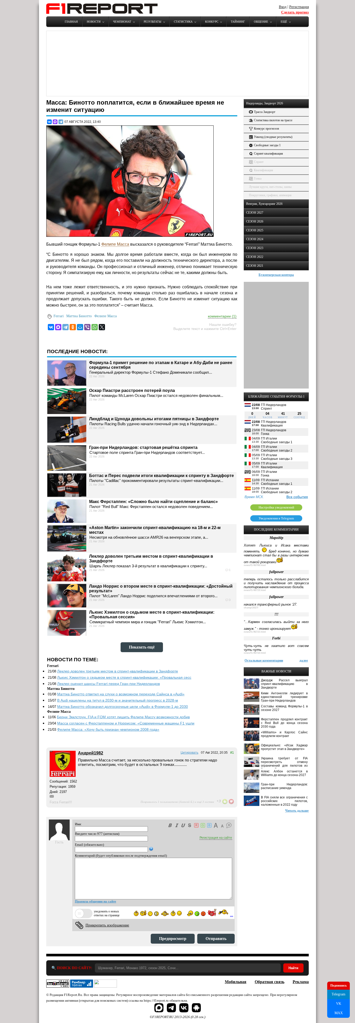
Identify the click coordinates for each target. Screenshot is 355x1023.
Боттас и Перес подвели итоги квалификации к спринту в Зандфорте (161, 475)
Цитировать (189, 752)
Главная (71, 21)
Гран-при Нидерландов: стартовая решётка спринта (143, 447)
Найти (293, 968)
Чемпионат (122, 21)
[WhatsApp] (94, 327)
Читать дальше (297, 810)
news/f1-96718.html (255, 653)
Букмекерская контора (276, 275)
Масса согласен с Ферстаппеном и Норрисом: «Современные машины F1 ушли (125, 723)
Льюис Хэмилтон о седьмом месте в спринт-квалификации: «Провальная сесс (124, 677)
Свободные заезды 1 (267, 145)
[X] (102, 327)
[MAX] (55, 121)
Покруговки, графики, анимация (270, 195)
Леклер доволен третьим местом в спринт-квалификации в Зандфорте (117, 671)
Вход (282, 7)
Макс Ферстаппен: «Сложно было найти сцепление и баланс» (153, 501)
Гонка (257, 178)
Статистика (183, 21)
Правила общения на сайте (95, 901)
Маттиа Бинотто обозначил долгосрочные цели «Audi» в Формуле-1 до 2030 (122, 706)
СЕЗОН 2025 (254, 230)
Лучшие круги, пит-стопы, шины (270, 187)
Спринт (259, 162)
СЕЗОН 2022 (254, 257)
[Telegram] (60, 121)
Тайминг (238, 21)
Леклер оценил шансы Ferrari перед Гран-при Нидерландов (108, 684)
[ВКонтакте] (49, 121)
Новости (94, 21)
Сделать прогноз (295, 12)
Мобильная (235, 982)
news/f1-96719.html (255, 590)
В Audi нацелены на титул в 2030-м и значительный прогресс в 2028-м (117, 700)
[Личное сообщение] (52, 796)
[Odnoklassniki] (73, 327)
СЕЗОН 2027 (254, 212)
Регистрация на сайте (216, 838)
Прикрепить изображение (107, 925)
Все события (297, 497)
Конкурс (211, 21)
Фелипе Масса (115, 244)
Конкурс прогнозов (266, 128)
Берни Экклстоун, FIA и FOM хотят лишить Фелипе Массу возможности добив (123, 717)
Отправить (216, 938)
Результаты (152, 21)
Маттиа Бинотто (79, 316)
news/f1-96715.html (255, 632)
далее (303, 660)
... (231, 915)
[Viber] (87, 327)
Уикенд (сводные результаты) (273, 137)
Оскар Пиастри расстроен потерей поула (132, 390)
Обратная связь (269, 982)
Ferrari (59, 316)
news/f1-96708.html (255, 565)
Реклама (301, 982)
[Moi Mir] (80, 327)
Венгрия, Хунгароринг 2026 (264, 204)
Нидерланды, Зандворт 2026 (264, 103)
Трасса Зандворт (264, 112)
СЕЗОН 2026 (254, 221)
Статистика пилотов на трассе (273, 120)
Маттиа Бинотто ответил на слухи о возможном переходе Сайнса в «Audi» (121, 694)
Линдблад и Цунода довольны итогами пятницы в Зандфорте (154, 419)
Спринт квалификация (268, 153)
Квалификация (263, 170)
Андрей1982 (90, 753)
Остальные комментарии (264, 660)
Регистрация (299, 7)
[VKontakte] (51, 327)
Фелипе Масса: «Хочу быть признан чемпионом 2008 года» (108, 729)
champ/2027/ (251, 607)
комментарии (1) (222, 316)
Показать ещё (142, 647)
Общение (261, 21)
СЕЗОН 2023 (254, 248)
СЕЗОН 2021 (254, 266)
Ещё (284, 21)
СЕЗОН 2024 (254, 239)
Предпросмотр (172, 938)
